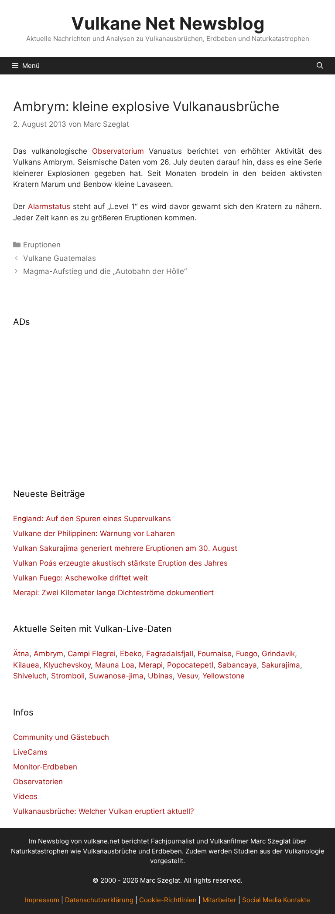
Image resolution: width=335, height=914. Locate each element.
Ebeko (131, 653)
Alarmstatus (49, 206)
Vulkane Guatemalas (59, 258)
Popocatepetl (190, 665)
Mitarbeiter (219, 900)
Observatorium (118, 151)
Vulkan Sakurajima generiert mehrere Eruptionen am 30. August (125, 548)
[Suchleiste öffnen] (320, 65)
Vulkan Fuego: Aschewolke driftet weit (80, 577)
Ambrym (48, 653)
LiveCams (30, 752)
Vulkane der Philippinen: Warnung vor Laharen (94, 533)
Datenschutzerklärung (99, 900)
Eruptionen (42, 244)
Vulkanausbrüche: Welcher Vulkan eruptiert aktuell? (103, 811)
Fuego (246, 653)
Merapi (151, 665)
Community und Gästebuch (61, 737)
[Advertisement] (167, 402)
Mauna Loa (114, 665)
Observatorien (38, 781)
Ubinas (160, 675)
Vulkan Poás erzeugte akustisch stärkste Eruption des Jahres (120, 563)
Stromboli (68, 675)
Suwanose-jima (116, 675)
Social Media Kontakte (276, 900)
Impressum (42, 900)
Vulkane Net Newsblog (167, 23)
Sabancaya (237, 665)
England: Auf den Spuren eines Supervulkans (92, 518)
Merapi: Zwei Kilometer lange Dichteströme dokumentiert (113, 592)
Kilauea (26, 665)
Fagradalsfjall (169, 653)
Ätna (21, 653)
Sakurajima (280, 665)
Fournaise (215, 653)
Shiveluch (30, 675)
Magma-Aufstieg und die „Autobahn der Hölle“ (105, 271)
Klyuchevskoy (67, 665)
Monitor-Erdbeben (45, 766)
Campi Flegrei (92, 653)
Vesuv (187, 675)
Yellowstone (223, 675)
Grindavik (278, 653)
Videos (25, 796)
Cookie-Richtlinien (168, 900)
